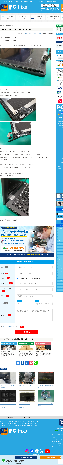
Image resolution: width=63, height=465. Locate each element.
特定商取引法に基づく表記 (30, 425)
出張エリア (23, 421)
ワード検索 (59, 216)
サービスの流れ (15, 421)
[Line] (36, 363)
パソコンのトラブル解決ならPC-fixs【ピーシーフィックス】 (12, 417)
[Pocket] (31, 363)
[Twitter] (18, 363)
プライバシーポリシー (8, 326)
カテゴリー (59, 212)
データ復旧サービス (5, 425)
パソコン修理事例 (12, 423)
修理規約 (20, 425)
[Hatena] (27, 363)
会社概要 (27, 423)
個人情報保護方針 (34, 423)
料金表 (28, 421)
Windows (25, 33)
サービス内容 (7, 421)
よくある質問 (34, 421)
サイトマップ (14, 425)
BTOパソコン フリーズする (26, 385)
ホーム (1, 421)
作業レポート (3, 423)
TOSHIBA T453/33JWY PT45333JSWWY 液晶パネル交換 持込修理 (26, 405)
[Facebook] (22, 363)
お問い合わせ (20, 423)
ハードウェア (29, 33)
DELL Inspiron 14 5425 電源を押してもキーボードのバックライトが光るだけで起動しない (8, 405)
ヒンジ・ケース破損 (37, 33)
